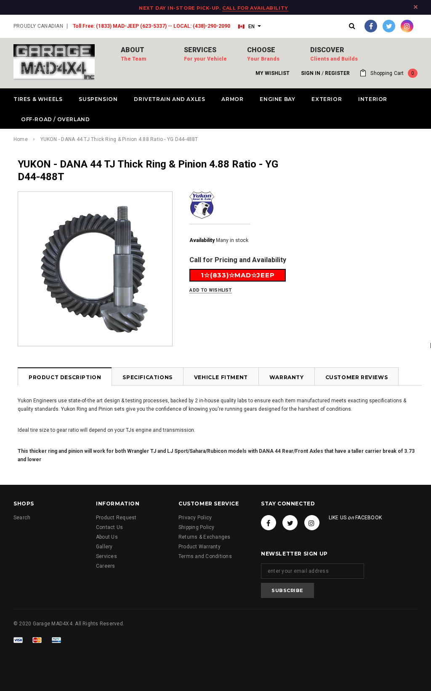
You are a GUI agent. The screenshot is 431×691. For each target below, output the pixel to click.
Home (20, 139)
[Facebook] (370, 26)
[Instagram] (407, 26)
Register (337, 73)
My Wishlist (272, 73)
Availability (202, 240)
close (416, 7)
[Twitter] (389, 26)
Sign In (310, 73)
